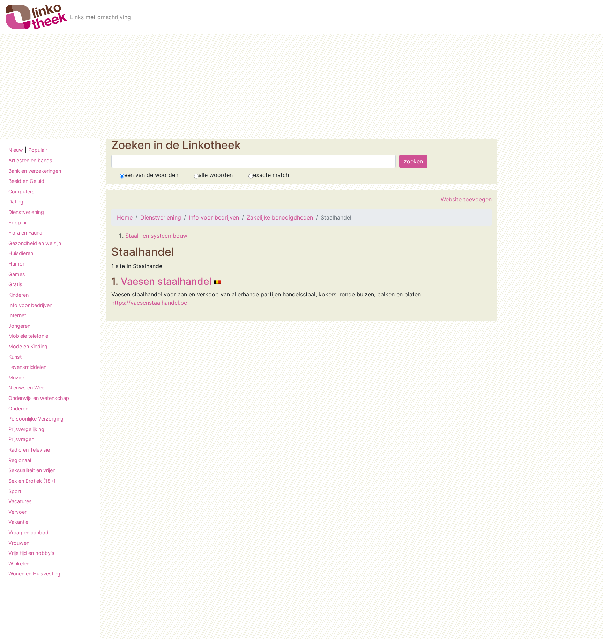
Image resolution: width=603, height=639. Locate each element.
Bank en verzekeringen (34, 171)
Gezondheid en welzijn (34, 243)
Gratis (15, 284)
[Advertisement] (301, 86)
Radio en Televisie (29, 450)
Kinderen (18, 295)
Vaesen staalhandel (166, 281)
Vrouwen (18, 543)
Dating (15, 202)
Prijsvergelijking (26, 429)
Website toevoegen (466, 199)
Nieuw (15, 150)
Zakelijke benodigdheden (280, 217)
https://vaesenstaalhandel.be (149, 302)
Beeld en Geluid (26, 181)
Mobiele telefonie (28, 336)
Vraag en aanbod (28, 532)
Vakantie (18, 522)
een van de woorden (151, 174)
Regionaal (19, 460)
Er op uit (18, 222)
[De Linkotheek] (36, 17)
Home (125, 217)
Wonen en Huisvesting (34, 574)
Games (16, 274)
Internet (17, 315)
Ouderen (18, 408)
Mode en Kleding (27, 346)
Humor (16, 264)
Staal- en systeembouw (156, 235)
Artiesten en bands (30, 160)
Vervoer (17, 512)
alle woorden (216, 174)
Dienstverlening (26, 212)
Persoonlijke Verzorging (36, 419)
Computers (21, 191)
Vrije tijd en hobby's (31, 553)
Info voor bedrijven (30, 305)
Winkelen (18, 563)
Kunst (15, 357)
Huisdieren (20, 253)
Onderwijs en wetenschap (38, 398)
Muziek (16, 377)
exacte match (271, 174)
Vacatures (20, 501)
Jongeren (19, 326)
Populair (37, 150)
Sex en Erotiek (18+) (31, 481)
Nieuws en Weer (27, 388)
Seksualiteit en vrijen (31, 470)
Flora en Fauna (25, 233)
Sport (14, 491)
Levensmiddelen (27, 367)
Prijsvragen (21, 439)
